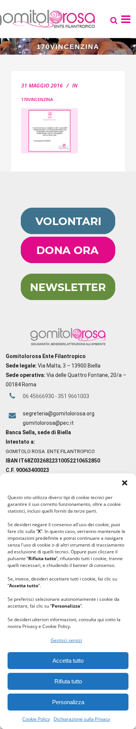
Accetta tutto (68, 660)
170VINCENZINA (37, 99)
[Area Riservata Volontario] (68, 232)
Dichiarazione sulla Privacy (82, 719)
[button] (124, 483)
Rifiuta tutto (68, 681)
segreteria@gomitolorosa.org (58, 413)
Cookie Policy (36, 719)
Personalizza (68, 702)
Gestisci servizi (66, 640)
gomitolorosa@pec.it (49, 423)
